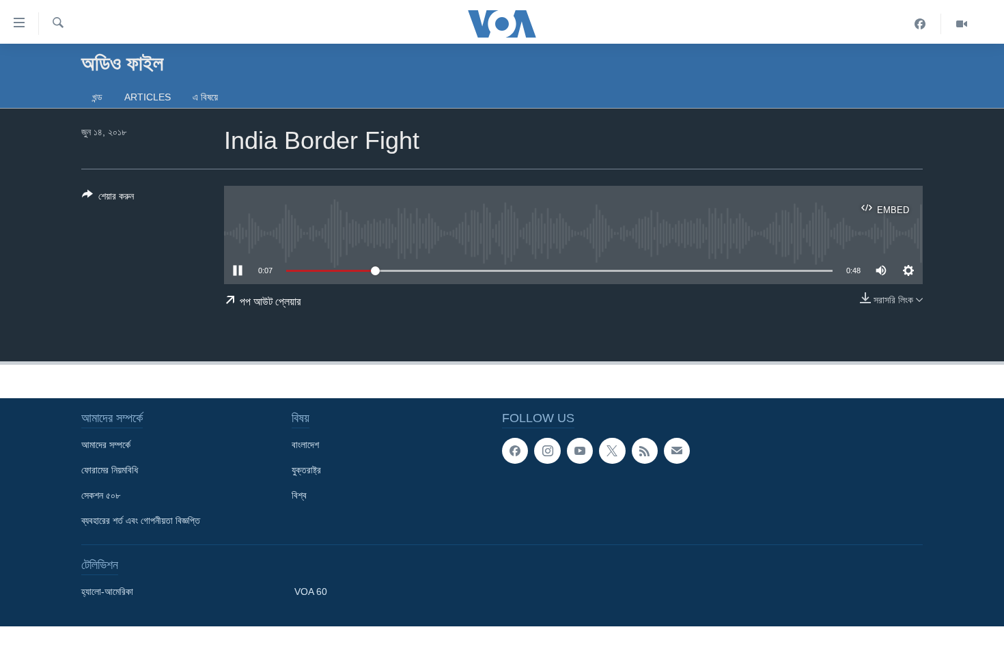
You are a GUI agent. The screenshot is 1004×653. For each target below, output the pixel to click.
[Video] (961, 24)
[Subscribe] (677, 451)
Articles (147, 97)
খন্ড (97, 97)
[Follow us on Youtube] (580, 451)
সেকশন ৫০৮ (100, 495)
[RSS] (645, 451)
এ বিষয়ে (205, 97)
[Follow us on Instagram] (547, 451)
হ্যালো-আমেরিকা (107, 591)
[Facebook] (920, 24)
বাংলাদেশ (305, 444)
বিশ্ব (299, 495)
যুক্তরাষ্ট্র (306, 469)
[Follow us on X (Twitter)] (612, 451)
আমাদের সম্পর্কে (105, 444)
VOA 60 (310, 591)
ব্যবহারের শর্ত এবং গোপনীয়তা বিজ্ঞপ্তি (140, 520)
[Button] (108, 198)
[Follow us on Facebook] (515, 451)
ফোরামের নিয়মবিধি (109, 469)
